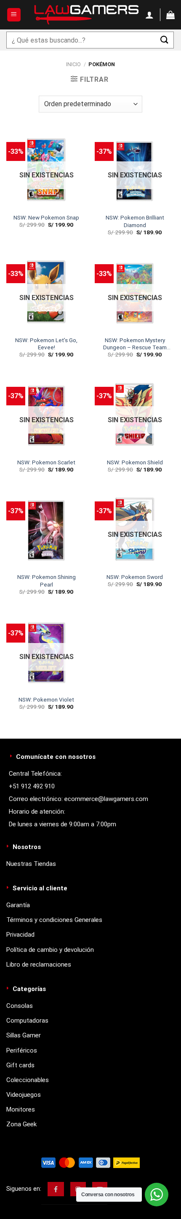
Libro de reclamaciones (38, 964)
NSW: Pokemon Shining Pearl (46, 580)
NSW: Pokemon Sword (134, 576)
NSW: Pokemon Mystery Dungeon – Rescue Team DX (135, 344)
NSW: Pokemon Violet (46, 699)
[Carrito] (170, 14)
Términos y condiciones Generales (54, 920)
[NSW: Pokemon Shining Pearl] (46, 529)
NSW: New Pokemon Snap (46, 217)
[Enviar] (164, 40)
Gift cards (20, 1065)
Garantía (18, 905)
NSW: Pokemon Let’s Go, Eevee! (46, 344)
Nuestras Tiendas (31, 864)
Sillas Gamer (23, 1035)
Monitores (20, 1109)
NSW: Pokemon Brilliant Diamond (135, 221)
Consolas (19, 1006)
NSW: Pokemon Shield (135, 462)
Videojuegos (23, 1094)
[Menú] (14, 15)
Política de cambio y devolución (50, 950)
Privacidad (20, 934)
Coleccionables (27, 1080)
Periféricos (21, 1050)
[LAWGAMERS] (86, 14)
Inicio (73, 64)
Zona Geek (21, 1124)
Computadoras (27, 1020)
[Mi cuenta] (149, 14)
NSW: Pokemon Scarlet (46, 462)
